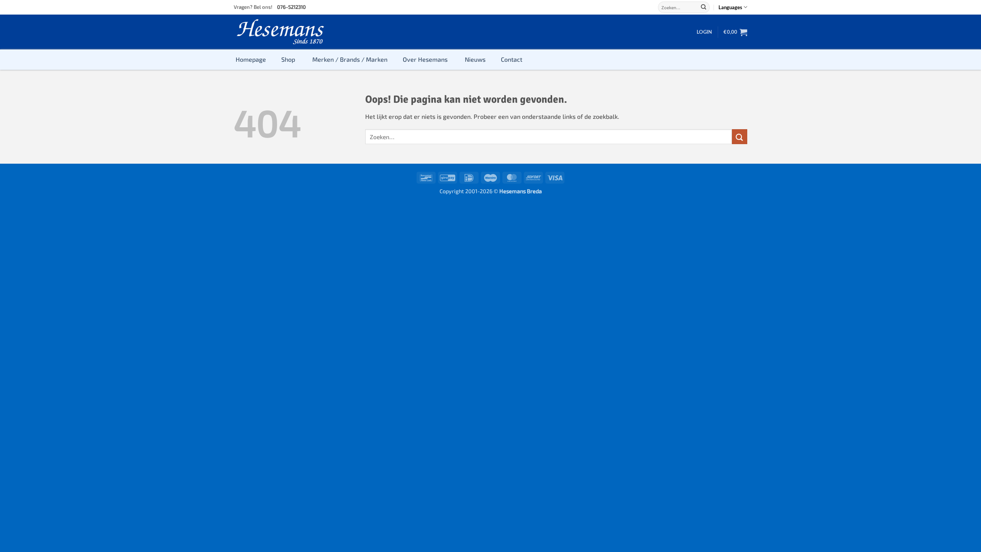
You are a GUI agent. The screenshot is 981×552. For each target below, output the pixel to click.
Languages (730, 7)
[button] (704, 31)
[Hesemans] (281, 32)
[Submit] (703, 7)
